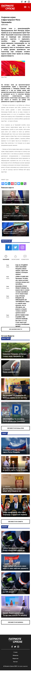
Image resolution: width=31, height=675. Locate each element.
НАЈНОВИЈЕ (6, 259)
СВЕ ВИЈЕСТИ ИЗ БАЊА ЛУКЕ (15, 428)
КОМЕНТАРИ (25, 259)
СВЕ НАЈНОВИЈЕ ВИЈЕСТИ (15, 329)
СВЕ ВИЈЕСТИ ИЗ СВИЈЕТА (15, 521)
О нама (15, 652)
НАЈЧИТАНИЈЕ (15, 259)
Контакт (15, 661)
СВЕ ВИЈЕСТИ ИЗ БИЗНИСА (15, 622)
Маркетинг (15, 658)
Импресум (15, 655)
